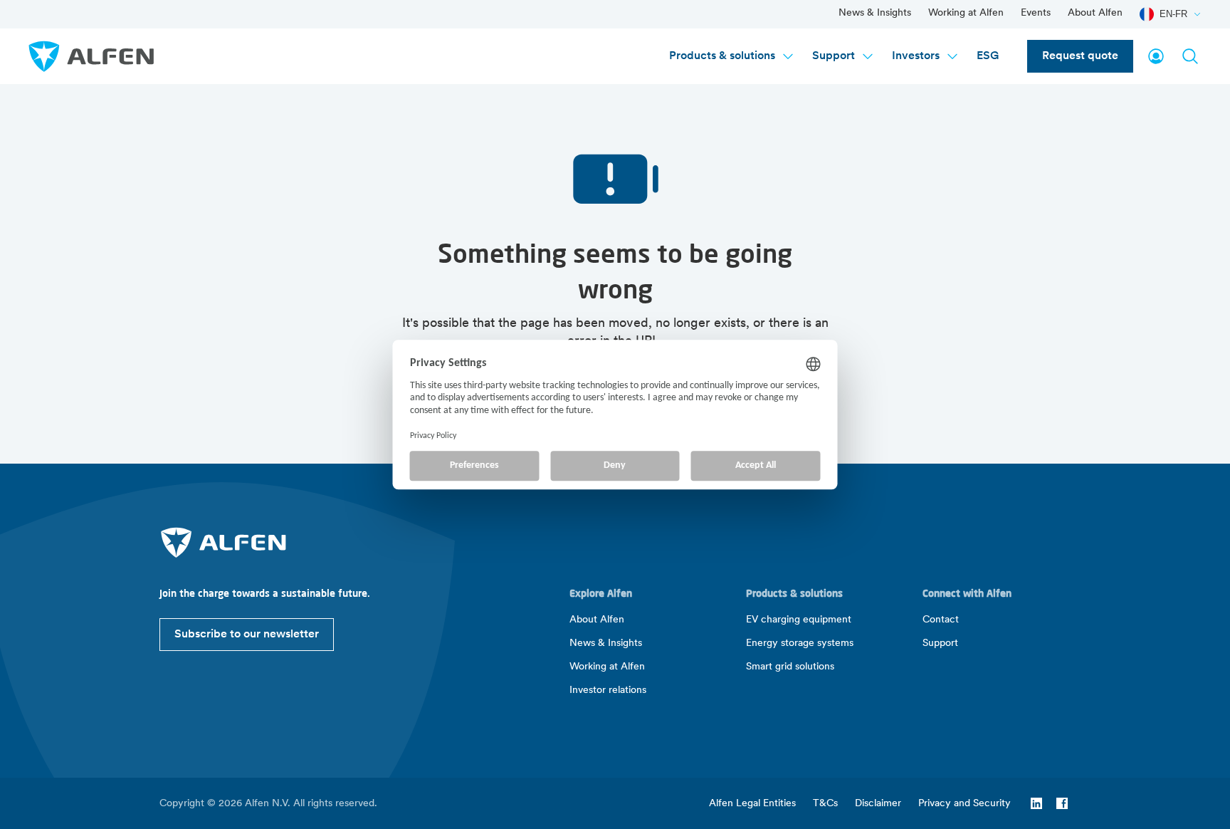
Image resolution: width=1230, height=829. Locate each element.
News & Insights (875, 13)
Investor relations (607, 690)
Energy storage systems (799, 643)
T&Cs (825, 803)
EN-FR (1173, 14)
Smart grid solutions (790, 667)
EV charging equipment (798, 620)
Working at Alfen (966, 13)
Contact (940, 620)
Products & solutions (722, 56)
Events (1036, 13)
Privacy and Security (964, 803)
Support (833, 56)
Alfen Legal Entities (752, 803)
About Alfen (1095, 13)
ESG (988, 56)
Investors (916, 56)
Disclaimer (878, 803)
